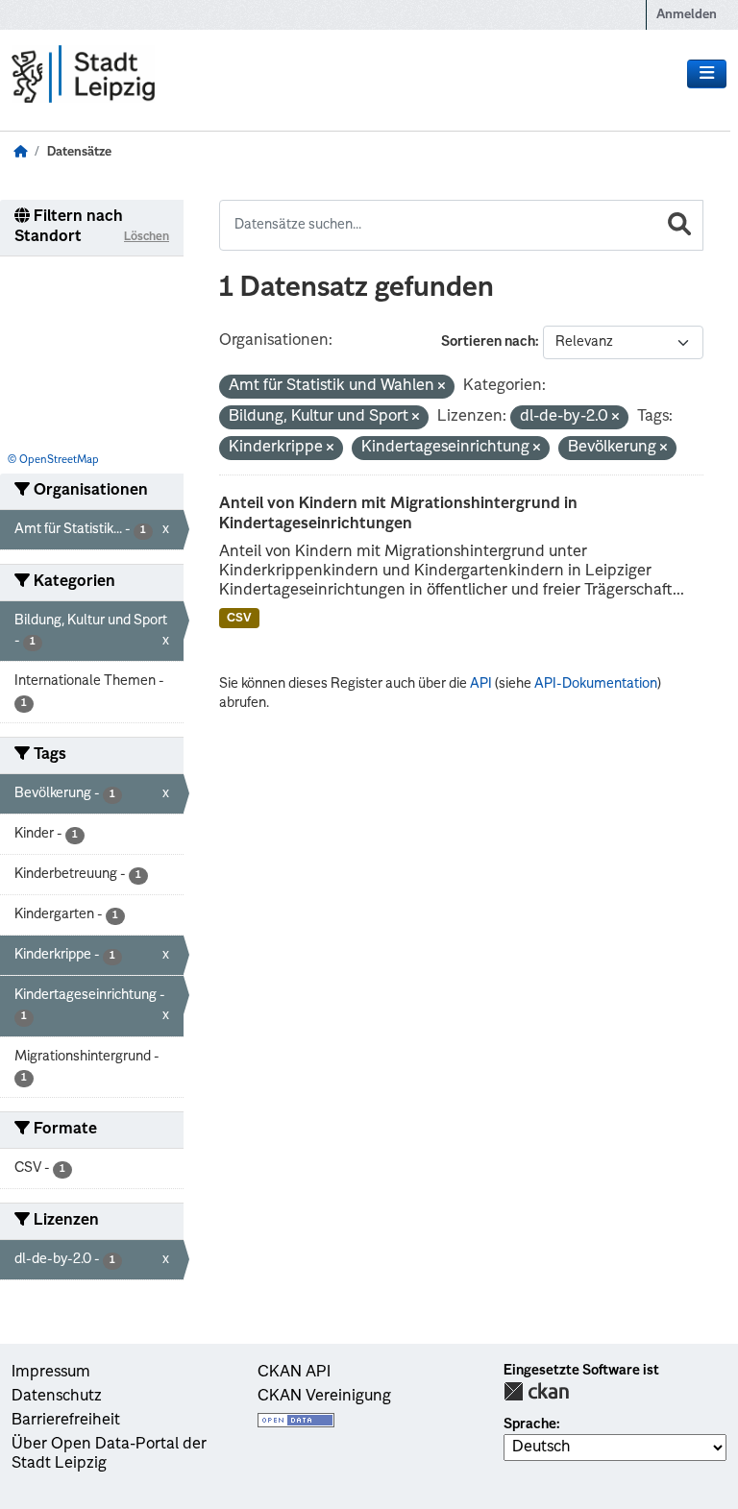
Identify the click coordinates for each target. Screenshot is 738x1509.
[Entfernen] (441, 387)
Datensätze (79, 152)
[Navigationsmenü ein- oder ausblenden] (706, 74)
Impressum (51, 1372)
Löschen (146, 237)
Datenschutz (57, 1396)
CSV (239, 618)
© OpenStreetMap (53, 460)
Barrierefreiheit (66, 1420)
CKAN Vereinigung (324, 1396)
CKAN (536, 1391)
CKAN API (294, 1372)
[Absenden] (679, 225)
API (481, 684)
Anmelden (686, 15)
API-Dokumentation (595, 684)
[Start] (20, 152)
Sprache (530, 1424)
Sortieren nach (488, 342)
